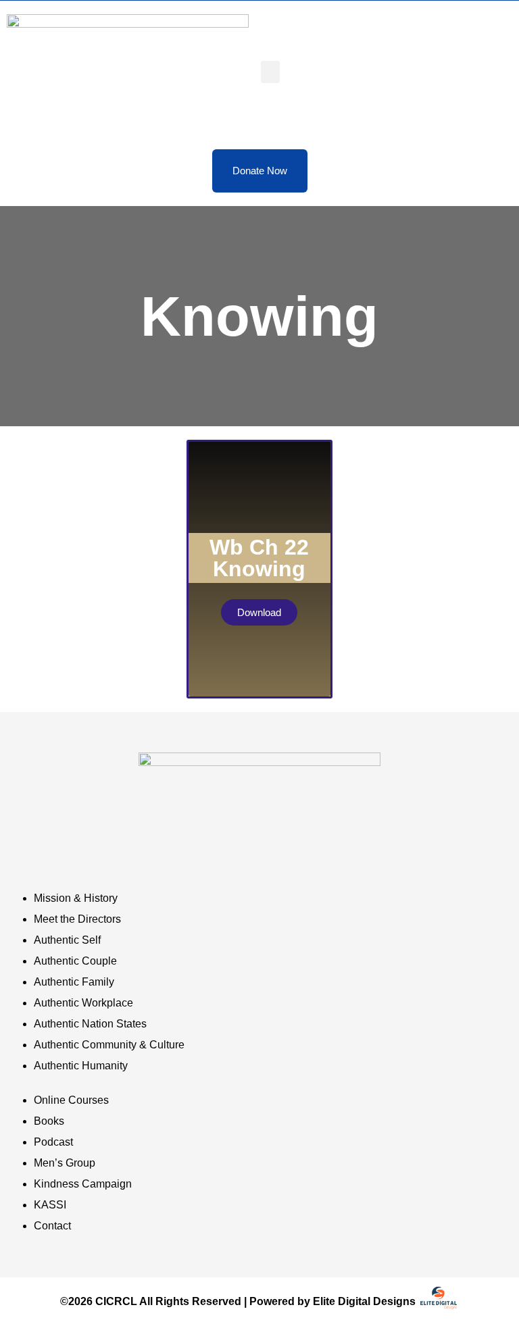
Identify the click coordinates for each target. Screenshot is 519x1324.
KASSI (50, 1205)
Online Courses (71, 1100)
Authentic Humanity (81, 1065)
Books (49, 1121)
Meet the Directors (77, 919)
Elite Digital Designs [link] (365, 1301)
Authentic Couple (75, 961)
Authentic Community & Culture (109, 1044)
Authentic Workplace (83, 1003)
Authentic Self (67, 940)
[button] (270, 72)
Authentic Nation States (90, 1023)
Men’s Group (64, 1163)
